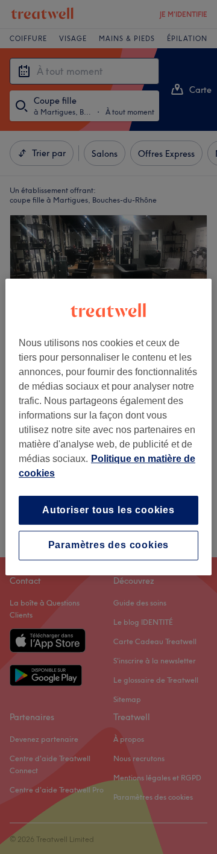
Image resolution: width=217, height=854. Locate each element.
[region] (108, 427)
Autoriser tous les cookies (108, 510)
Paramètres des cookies (108, 545)
